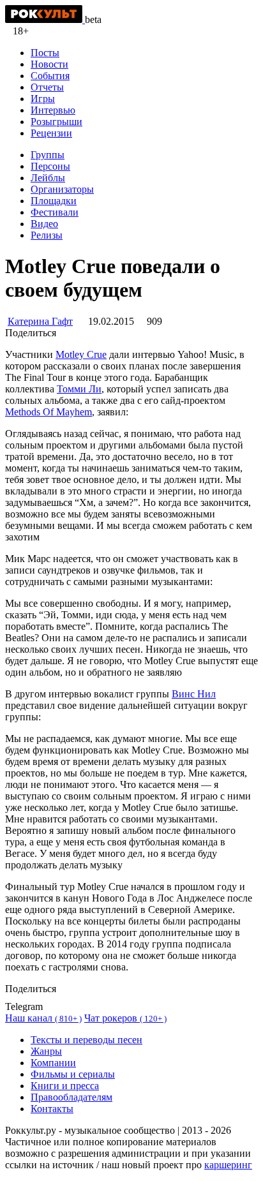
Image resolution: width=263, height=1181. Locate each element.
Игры (43, 98)
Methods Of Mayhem (48, 411)
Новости (49, 64)
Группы (47, 154)
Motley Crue (81, 354)
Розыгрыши (56, 121)
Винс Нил (194, 693)
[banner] (45, 19)
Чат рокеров (125, 1018)
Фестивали (55, 212)
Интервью (53, 110)
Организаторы (62, 189)
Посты (45, 52)
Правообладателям (71, 1097)
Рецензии (51, 133)
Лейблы (48, 177)
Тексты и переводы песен (86, 1039)
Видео (44, 223)
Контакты (52, 1108)
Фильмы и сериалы (73, 1074)
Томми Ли (79, 388)
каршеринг (228, 1164)
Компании (53, 1062)
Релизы (47, 235)
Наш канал (43, 1018)
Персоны (50, 166)
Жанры (46, 1051)
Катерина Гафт (40, 321)
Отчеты (47, 87)
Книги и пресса (65, 1085)
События (50, 75)
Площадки (54, 200)
